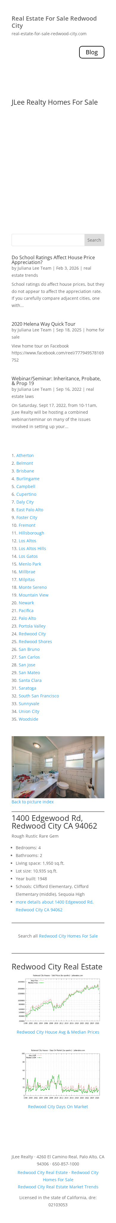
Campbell (25, 486)
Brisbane (25, 471)
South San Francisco (39, 696)
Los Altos (27, 540)
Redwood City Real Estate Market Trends (58, 1187)
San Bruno (29, 649)
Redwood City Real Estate (57, 966)
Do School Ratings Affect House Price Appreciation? (53, 259)
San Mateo (29, 672)
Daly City (25, 502)
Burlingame (28, 478)
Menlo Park (30, 564)
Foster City (26, 517)
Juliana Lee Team (34, 268)
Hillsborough (31, 533)
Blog (92, 52)
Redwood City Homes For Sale (68, 936)
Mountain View (33, 595)
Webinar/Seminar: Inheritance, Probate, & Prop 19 (56, 381)
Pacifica (26, 610)
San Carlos (29, 657)
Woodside (28, 719)
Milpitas (27, 579)
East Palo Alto (29, 509)
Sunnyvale (29, 703)
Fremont (27, 525)
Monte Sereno (33, 587)
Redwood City (32, 634)
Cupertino (26, 494)
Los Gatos (28, 556)
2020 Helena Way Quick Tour (44, 324)
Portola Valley (32, 626)
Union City (29, 711)
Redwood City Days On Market (58, 1106)
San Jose (27, 665)
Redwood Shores (35, 641)
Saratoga (27, 688)
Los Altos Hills (32, 548)
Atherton (25, 455)
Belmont (24, 463)
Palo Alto (27, 618)
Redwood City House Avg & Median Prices (58, 1032)
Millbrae (27, 572)
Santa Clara (30, 680)
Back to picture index (33, 801)
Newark (26, 603)
